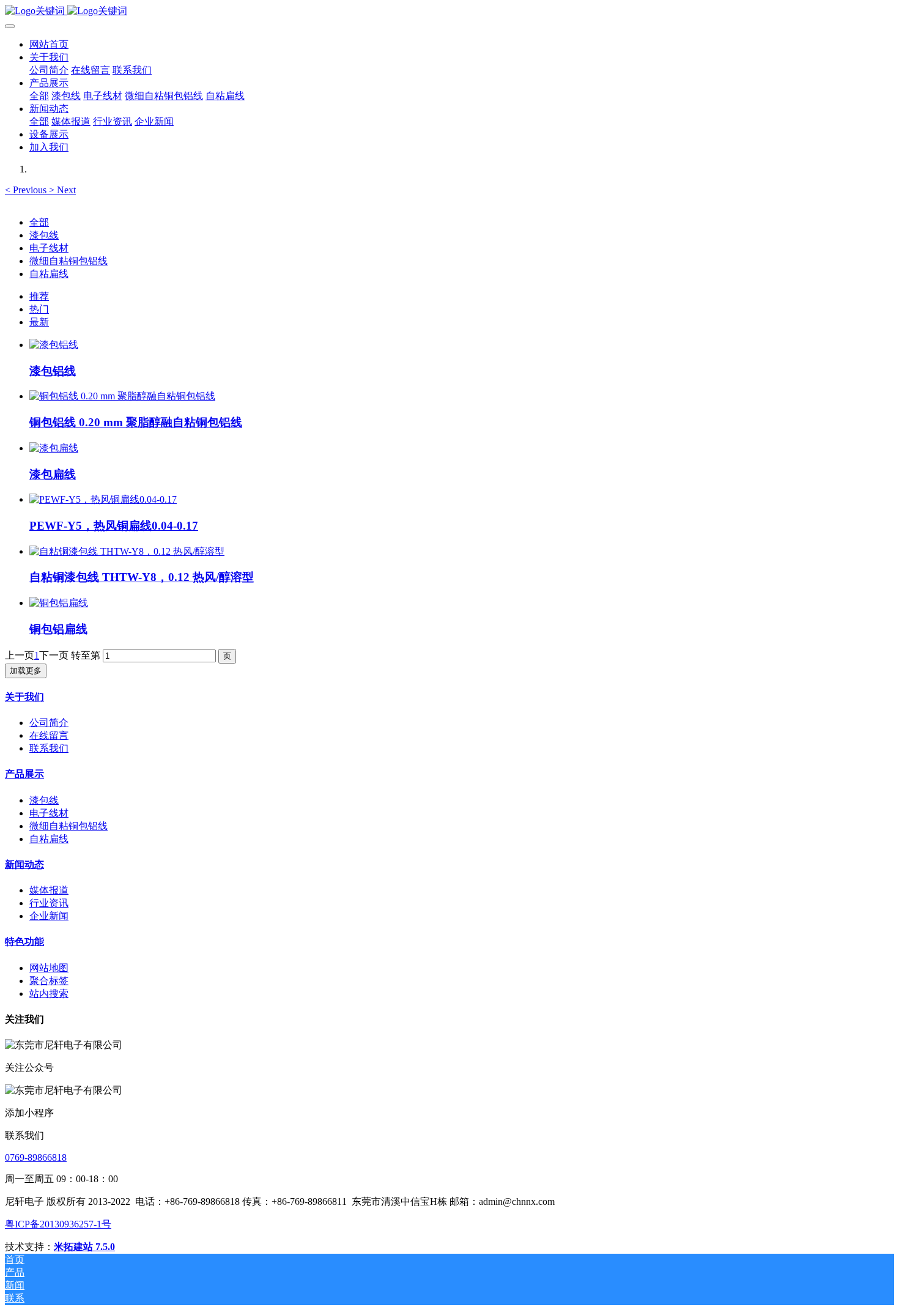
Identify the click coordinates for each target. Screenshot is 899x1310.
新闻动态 (24, 864)
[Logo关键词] (449, 11)
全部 (39, 96)
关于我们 (24, 697)
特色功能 (24, 941)
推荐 (39, 296)
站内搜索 (48, 993)
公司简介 (48, 722)
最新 (39, 322)
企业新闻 (48, 916)
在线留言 (48, 735)
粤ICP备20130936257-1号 (58, 1224)
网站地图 (48, 968)
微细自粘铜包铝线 (68, 261)
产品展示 (24, 774)
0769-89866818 (36, 1157)
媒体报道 (48, 890)
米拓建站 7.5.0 (84, 1247)
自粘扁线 (48, 273)
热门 (39, 309)
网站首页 (48, 44)
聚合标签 (48, 980)
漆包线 (44, 235)
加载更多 (26, 670)
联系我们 (48, 748)
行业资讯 (48, 903)
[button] (27, 190)
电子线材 (48, 248)
